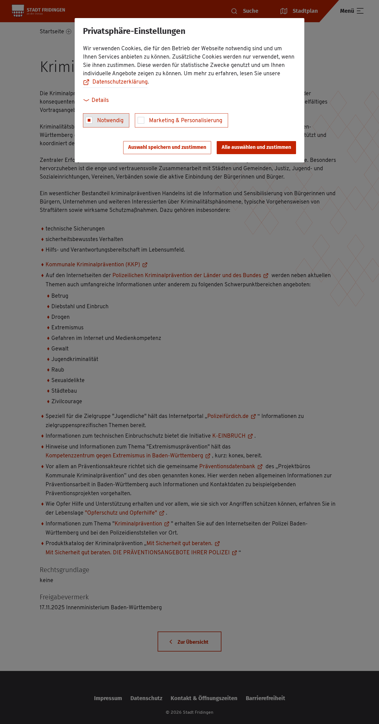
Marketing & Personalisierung (185, 121)
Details (100, 100)
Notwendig (110, 121)
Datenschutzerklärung (120, 82)
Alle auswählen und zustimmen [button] (256, 147)
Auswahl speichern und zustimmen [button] (167, 147)
